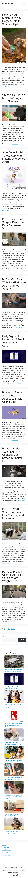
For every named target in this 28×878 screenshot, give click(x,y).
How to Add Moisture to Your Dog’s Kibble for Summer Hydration (13, 19)
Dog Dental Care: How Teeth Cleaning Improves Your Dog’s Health (13, 796)
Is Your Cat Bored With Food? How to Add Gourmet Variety (14, 284)
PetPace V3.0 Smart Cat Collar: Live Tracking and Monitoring (13, 513)
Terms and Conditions (8, 855)
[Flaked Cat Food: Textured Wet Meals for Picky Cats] (14, 806)
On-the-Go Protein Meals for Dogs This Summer (13, 98)
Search (4, 637)
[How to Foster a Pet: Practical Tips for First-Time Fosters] (14, 769)
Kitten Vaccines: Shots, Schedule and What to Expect (13, 743)
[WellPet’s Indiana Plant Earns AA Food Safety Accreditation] (14, 661)
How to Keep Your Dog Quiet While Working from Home (13, 761)
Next (13, 629)
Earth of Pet (7, 4)
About (4, 845)
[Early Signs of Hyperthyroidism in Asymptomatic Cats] (14, 679)
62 (9, 629)
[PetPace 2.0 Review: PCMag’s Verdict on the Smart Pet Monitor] (14, 715)
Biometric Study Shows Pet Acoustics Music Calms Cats (12, 397)
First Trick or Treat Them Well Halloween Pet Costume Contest (13, 706)
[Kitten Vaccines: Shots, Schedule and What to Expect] (14, 734)
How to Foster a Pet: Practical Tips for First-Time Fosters (13, 778)
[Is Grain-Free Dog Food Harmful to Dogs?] (14, 823)
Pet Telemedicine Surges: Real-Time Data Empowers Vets (13, 223)
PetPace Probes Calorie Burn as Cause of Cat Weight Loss (12, 576)
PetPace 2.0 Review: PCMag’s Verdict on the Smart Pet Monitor (13, 725)
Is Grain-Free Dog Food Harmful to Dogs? (11, 832)
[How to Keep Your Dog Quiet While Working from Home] (14, 752)
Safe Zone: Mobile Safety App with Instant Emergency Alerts (13, 157)
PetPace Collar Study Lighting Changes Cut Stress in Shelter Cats (12, 455)
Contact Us (5, 847)
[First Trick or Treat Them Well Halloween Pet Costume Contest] (14, 696)
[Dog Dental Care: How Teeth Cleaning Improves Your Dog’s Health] (14, 787)
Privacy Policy (6, 852)
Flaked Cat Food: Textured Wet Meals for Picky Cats (13, 815)
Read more (7, 86)
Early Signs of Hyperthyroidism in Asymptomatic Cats (13, 341)
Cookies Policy (6, 850)
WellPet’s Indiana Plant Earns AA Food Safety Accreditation (13, 670)
